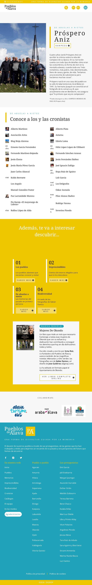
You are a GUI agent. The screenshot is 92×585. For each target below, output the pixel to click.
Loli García (61, 177)
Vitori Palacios (66, 524)
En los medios (11, 509)
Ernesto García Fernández (23, 147)
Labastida (36, 514)
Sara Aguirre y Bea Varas (70, 545)
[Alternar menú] (85, 7)
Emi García (64, 467)
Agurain (35, 467)
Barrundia (36, 498)
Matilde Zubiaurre (68, 493)
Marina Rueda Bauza (69, 556)
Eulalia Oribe (65, 509)
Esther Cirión (65, 488)
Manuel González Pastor (22, 189)
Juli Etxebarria (66, 472)
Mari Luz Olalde (66, 514)
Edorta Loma (62, 141)
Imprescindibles (12, 483)
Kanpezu (36, 509)
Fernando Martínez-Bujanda (24, 153)
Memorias (9, 478)
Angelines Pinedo (67, 530)
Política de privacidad (35, 574)
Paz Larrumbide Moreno (22, 196)
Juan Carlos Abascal (20, 171)
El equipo (9, 504)
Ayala (34, 493)
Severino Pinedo (63, 210)
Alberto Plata (62, 128)
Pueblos (8, 472)
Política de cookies (58, 574)
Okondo (35, 530)
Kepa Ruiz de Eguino (66, 171)
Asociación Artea (19, 135)
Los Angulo (16, 183)
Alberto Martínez (19, 128)
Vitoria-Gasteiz (38, 550)
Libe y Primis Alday (68, 519)
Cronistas (9, 493)
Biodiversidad (11, 488)
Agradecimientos (13, 514)
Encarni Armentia (67, 550)
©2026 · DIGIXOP (46, 582)
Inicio (7, 467)
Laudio (35, 519)
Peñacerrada (37, 540)
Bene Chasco (65, 504)
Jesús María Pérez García (23, 165)
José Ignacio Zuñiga (65, 165)
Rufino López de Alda (21, 210)
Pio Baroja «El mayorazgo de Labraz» (24, 203)
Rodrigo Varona (63, 203)
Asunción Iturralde (68, 483)
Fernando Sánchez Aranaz (68, 153)
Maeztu (35, 524)
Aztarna (59, 135)
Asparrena (36, 488)
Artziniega (36, 483)
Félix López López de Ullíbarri (70, 147)
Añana (35, 478)
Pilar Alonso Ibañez (65, 196)
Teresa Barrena (66, 498)
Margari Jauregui (67, 478)
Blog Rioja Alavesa (19, 141)
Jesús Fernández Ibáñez (67, 159)
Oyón (34, 535)
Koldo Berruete (18, 177)
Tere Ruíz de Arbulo (69, 540)
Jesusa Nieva (65, 535)
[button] (66, 7)
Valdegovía (37, 545)
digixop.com (67, 363)
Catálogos (9, 498)
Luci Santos (65, 561)
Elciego (35, 504)
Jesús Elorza (16, 159)
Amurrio (35, 472)
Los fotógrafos (62, 183)
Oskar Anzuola (63, 189)
